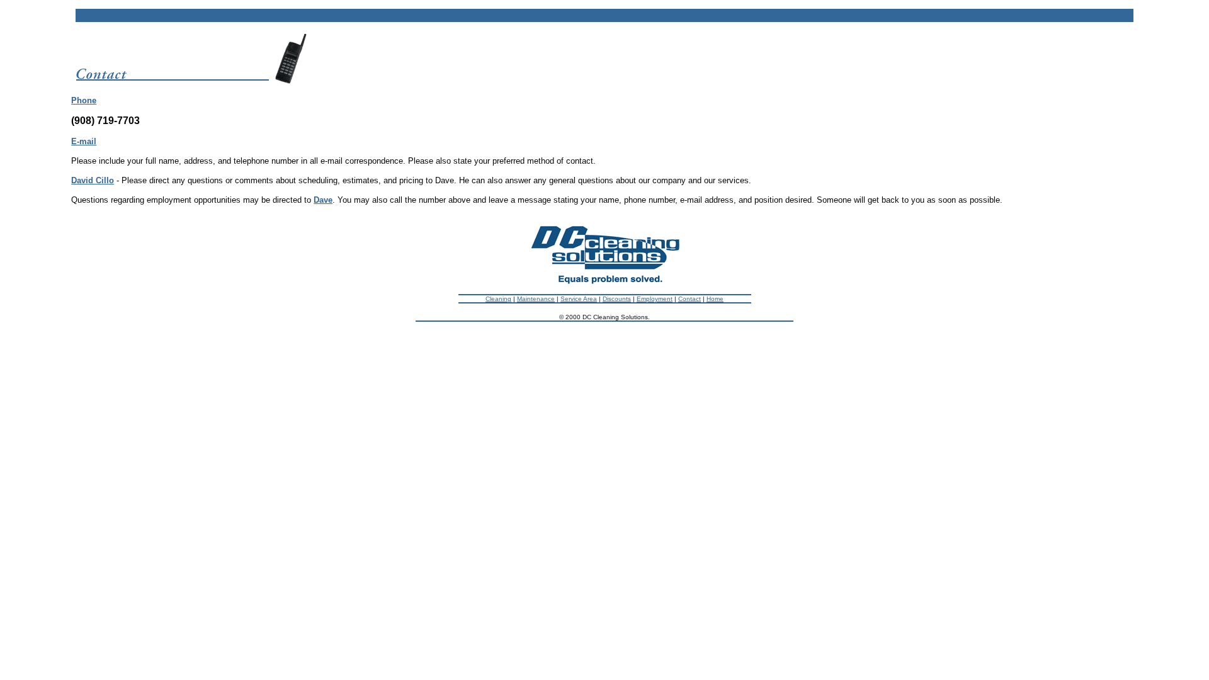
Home (715, 298)
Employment (655, 298)
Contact (689, 298)
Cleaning (498, 298)
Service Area (578, 298)
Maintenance (536, 298)
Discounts (617, 298)
